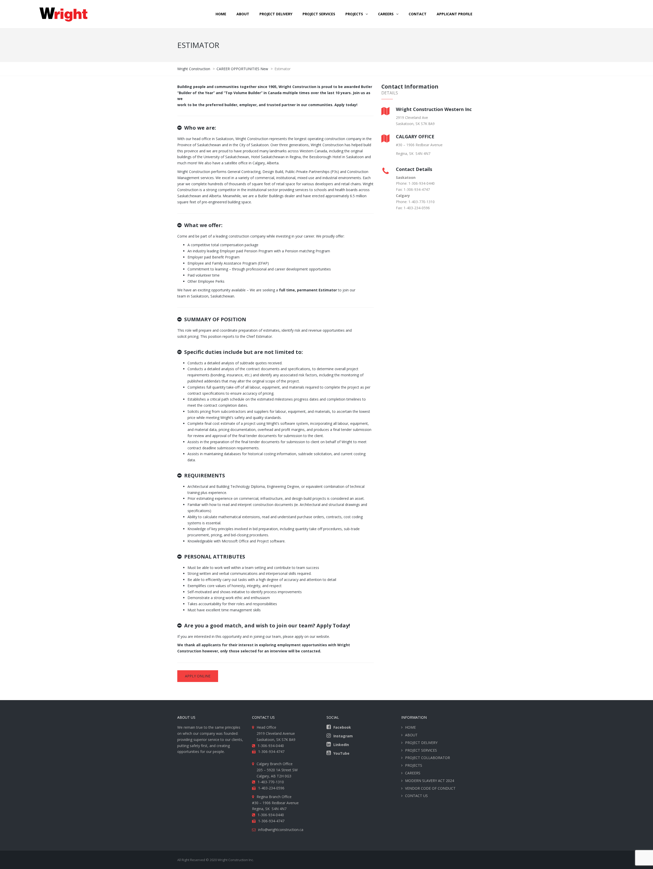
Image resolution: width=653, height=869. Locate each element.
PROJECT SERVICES (319, 13)
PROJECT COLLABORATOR (427, 757)
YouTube (341, 753)
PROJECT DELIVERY (275, 13)
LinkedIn (341, 744)
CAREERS (386, 13)
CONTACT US (416, 795)
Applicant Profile (454, 13)
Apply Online (197, 676)
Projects (354, 13)
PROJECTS (413, 765)
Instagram (343, 736)
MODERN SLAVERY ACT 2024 (429, 780)
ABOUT (242, 13)
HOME (221, 13)
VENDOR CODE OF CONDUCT (430, 788)
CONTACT (417, 13)
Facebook (342, 727)
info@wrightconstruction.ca (280, 829)
